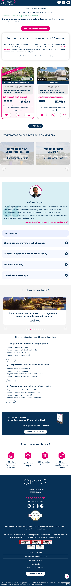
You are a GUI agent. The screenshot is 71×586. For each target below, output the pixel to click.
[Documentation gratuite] (6, 115)
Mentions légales (35, 560)
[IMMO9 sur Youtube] (37, 506)
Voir (10, 360)
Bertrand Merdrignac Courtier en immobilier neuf (46, 222)
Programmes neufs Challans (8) (19, 395)
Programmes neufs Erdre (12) (18, 369)
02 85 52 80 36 (35, 498)
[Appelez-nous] (18, 115)
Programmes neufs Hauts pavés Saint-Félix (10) (25, 374)
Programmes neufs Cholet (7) (18, 352)
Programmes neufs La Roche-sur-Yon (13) (23, 392)
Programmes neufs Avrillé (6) (18, 355)
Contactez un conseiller (35, 28)
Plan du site (35, 564)
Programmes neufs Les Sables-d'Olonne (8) (23, 398)
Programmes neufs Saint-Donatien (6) (21, 376)
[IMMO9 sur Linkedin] (42, 506)
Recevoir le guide (35, 432)
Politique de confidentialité (35, 556)
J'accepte (65, 584)
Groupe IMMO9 (35, 553)
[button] (63, 3)
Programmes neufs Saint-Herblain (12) (21, 350)
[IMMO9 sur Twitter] (33, 506)
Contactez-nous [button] (35, 574)
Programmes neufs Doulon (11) (18, 371)
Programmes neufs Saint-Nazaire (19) (21, 390)
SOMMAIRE (13, 233)
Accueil (27, 8)
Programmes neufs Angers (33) (19, 347)
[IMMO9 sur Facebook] (29, 506)
